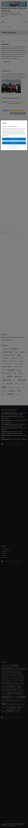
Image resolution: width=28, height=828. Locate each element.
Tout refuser (14, 142)
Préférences (13, 146)
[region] (14, 135)
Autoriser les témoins (14, 139)
